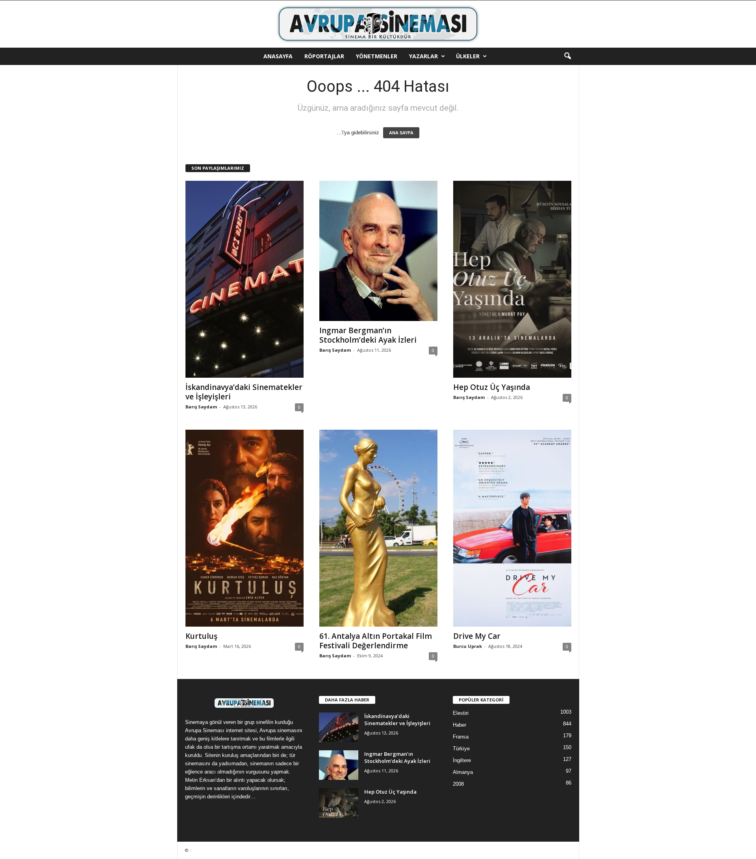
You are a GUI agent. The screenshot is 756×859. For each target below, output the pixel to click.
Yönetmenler (376, 56)
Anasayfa (278, 56)
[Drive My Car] (512, 528)
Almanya (463, 772)
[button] (567, 56)
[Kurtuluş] (244, 528)
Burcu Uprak (467, 646)
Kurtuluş (201, 636)
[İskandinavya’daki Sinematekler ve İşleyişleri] (244, 279)
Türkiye (461, 748)
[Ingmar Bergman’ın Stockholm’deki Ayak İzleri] (378, 251)
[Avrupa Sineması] (378, 24)
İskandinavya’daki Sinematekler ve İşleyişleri (243, 392)
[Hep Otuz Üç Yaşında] (512, 279)
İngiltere (462, 760)
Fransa (461, 737)
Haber (459, 725)
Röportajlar (324, 56)
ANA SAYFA (401, 132)
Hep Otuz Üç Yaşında (491, 387)
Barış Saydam (201, 407)
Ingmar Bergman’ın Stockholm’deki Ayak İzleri (368, 335)
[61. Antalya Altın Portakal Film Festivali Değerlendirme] (378, 528)
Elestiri (461, 713)
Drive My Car (476, 636)
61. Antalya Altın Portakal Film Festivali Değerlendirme (375, 641)
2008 (458, 784)
